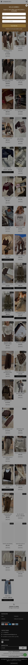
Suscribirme (14, 26)
